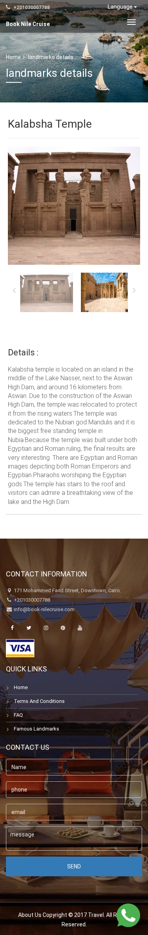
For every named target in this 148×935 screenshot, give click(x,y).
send (74, 866)
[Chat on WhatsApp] (128, 915)
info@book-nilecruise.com (44, 609)
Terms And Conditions (39, 701)
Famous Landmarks (36, 729)
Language (121, 7)
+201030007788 (31, 7)
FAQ (18, 715)
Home (13, 57)
